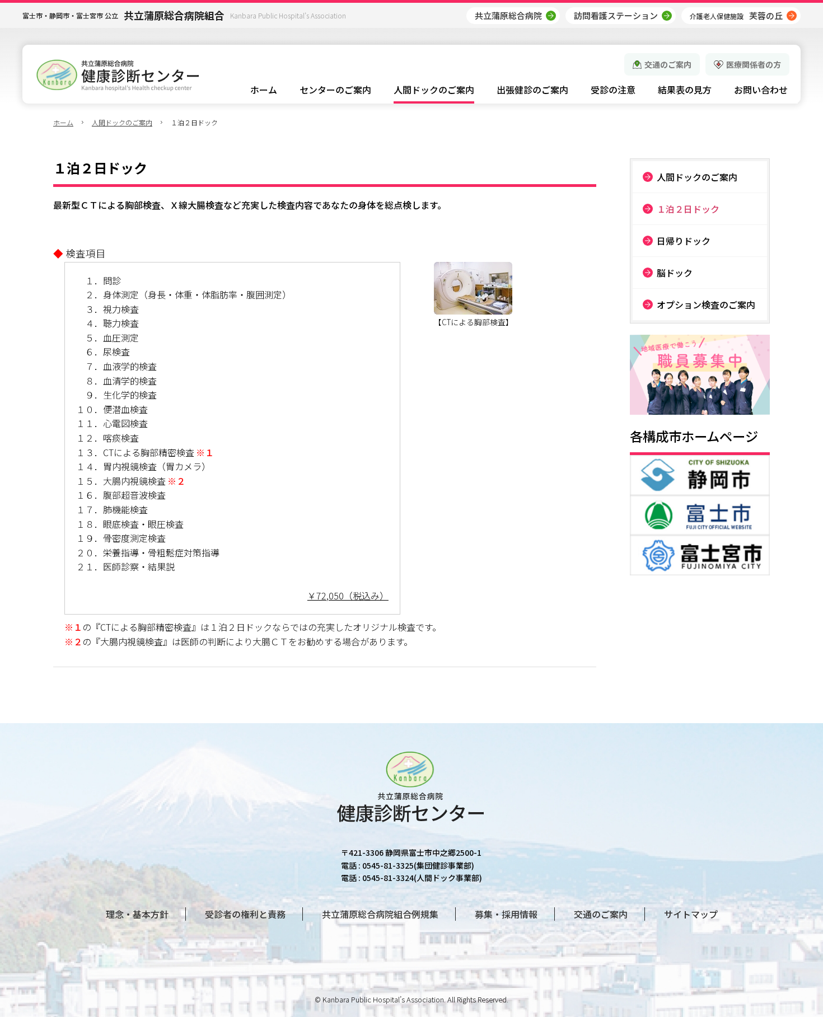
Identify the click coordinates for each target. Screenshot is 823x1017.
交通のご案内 (667, 64)
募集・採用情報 (506, 914)
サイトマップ (691, 914)
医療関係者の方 (753, 64)
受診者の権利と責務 (245, 914)
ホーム (63, 122)
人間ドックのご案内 (122, 122)
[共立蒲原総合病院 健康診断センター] (117, 75)
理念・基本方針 (137, 914)
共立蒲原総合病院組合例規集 (380, 914)
